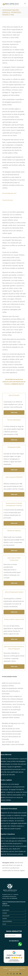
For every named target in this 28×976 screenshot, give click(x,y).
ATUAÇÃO (4, 913)
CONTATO (4, 918)
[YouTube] (20, 973)
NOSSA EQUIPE (5, 915)
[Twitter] (17, 973)
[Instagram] (10, 973)
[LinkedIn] (14, 973)
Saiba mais (14, 412)
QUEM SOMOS (5, 910)
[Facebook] (7, 973)
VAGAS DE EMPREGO (7, 921)
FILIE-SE (4, 924)
